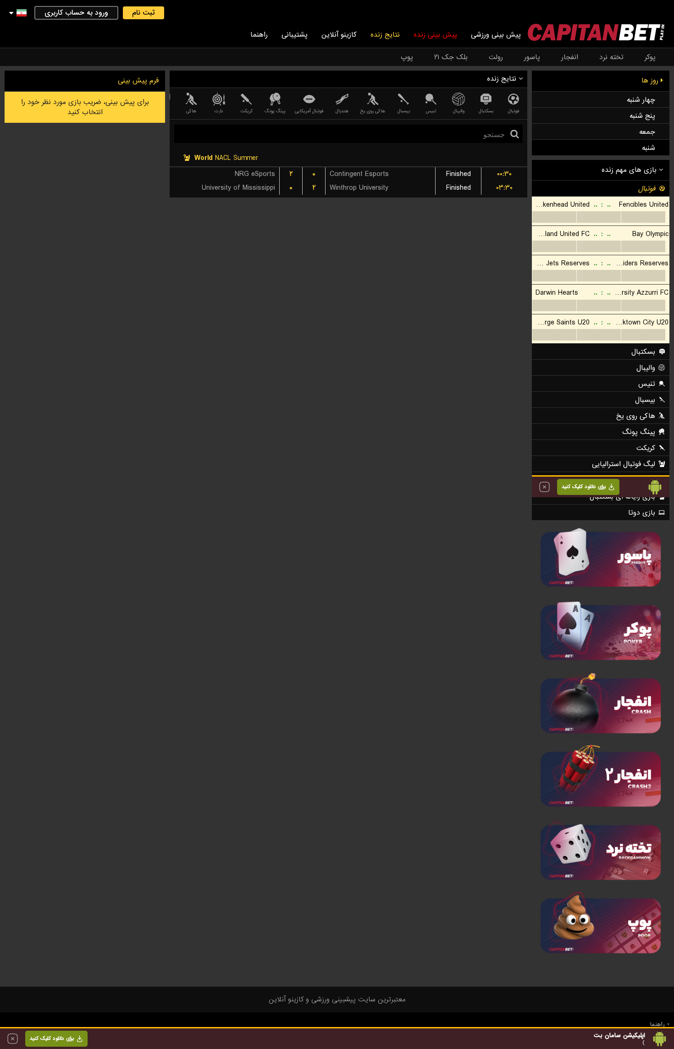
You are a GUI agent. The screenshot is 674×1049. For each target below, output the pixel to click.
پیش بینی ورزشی (496, 34)
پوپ (407, 57)
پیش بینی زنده (435, 34)
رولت (496, 57)
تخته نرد (611, 57)
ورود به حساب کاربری (76, 12)
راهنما (259, 34)
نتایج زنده (385, 34)
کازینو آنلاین (339, 34)
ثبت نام (143, 12)
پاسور (532, 57)
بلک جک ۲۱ (451, 57)
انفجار (569, 57)
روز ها (651, 80)
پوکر (650, 57)
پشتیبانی (295, 34)
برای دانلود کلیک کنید (52, 1038)
